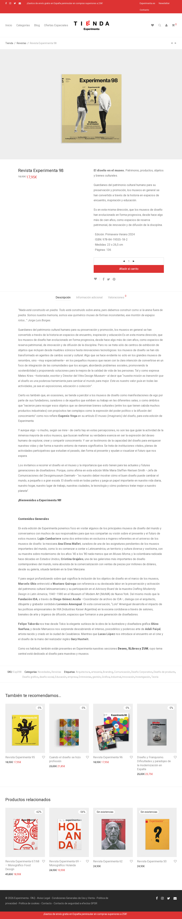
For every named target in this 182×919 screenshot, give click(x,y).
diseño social (46, 676)
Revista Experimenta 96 (108, 757)
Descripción (63, 297)
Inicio (8, 25)
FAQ (33, 898)
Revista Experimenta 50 (152, 861)
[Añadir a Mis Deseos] (97, 278)
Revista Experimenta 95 (20, 757)
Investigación (142, 676)
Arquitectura (83, 672)
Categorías (23, 25)
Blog (37, 25)
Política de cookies (29, 903)
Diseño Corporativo (141, 672)
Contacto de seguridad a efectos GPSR (75, 903)
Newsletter (164, 3)
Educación (60, 676)
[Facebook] (6, 3)
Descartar (132, 914)
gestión (96, 676)
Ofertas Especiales (56, 25)
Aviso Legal (43, 898)
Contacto (144, 10)
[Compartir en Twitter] (108, 279)
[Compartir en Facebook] (103, 279)
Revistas (21, 43)
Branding (108, 672)
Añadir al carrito (128, 269)
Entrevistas (85, 676)
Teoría (154, 676)
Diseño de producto (164, 672)
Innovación (128, 676)
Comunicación (122, 672)
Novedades (44, 672)
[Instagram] (10, 3)
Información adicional (89, 297)
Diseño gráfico (30, 676)
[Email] (20, 3)
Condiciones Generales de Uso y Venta (73, 898)
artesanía (96, 672)
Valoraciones (117, 297)
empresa (73, 676)
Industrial (116, 676)
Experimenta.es (147, 3)
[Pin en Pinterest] (114, 279)
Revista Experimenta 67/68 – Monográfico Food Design (22, 865)
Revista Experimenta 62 (108, 861)
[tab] (63, 298)
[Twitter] (15, 3)
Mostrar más (11, 762)
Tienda (9, 43)
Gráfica (106, 676)
